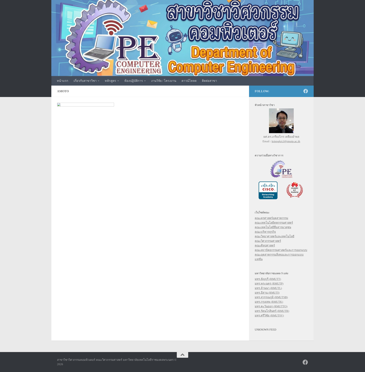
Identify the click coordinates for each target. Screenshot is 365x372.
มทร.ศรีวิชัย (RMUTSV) (269, 315)
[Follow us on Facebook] (305, 91)
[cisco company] (268, 198)
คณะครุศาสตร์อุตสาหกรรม (271, 218)
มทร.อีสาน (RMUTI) (267, 292)
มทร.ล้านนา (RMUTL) (268, 288)
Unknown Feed (265, 329)
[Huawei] (294, 198)
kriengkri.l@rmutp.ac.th (286, 141)
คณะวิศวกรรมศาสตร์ (268, 240)
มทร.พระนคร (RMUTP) (269, 283)
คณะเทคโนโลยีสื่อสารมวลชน (273, 227)
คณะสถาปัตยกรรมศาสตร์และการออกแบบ (281, 250)
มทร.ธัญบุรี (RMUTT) (268, 279)
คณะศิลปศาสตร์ (265, 245)
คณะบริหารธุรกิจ (265, 231)
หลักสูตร (110, 80)
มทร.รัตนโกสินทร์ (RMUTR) (272, 310)
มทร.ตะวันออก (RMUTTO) (271, 306)
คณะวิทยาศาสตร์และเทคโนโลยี (274, 236)
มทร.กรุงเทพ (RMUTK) (269, 301)
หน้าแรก (62, 80)
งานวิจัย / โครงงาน (163, 80)
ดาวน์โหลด (189, 80)
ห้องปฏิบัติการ (133, 80)
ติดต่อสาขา (209, 80)
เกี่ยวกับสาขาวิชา (85, 80)
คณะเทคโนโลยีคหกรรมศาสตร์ (274, 222)
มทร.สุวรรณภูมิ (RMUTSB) (271, 297)
